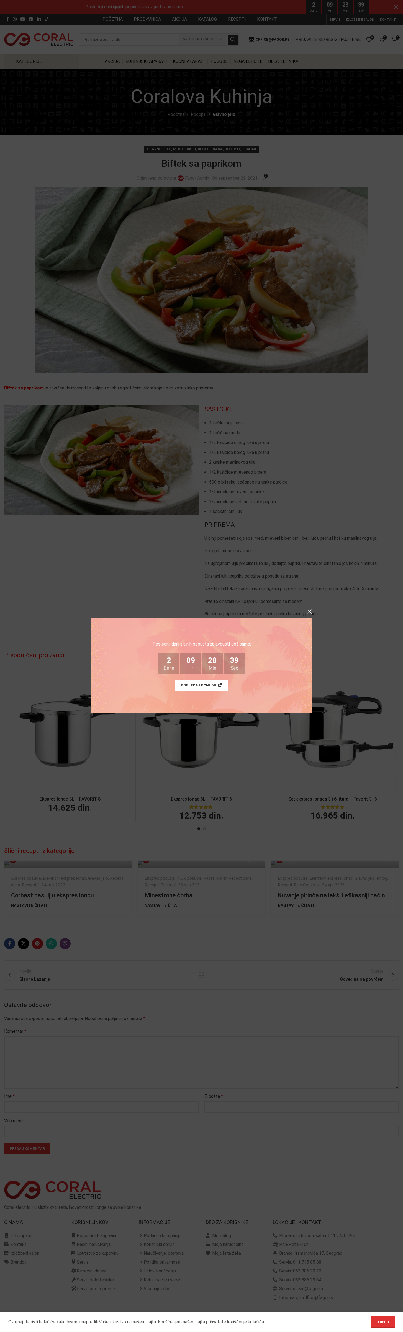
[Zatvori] (310, 611)
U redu (382, 1322)
